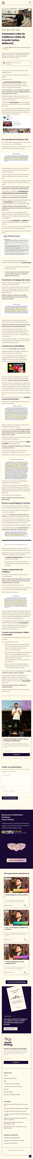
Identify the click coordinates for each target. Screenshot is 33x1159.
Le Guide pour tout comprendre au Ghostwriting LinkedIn (16, 1114)
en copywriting (16, 220)
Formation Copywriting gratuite (12, 1138)
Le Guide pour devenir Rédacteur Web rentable (16, 1108)
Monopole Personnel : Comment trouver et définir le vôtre (15, 1127)
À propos (6, 1089)
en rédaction (24, 220)
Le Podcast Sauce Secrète (10, 1143)
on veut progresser (24, 622)
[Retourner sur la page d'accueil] (3, 2)
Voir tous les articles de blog (17, 982)
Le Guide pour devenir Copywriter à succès (15, 1111)
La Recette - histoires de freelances (13, 1086)
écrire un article (14, 102)
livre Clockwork (8, 202)
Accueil (4, 29)
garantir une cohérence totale (14, 557)
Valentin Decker (8, 62)
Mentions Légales (8, 1092)
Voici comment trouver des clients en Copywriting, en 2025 (13, 1123)
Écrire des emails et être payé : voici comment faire (16, 1105)
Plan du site (8, 1073)
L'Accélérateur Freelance (10, 1078)
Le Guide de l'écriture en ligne (11, 1084)
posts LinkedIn (26, 681)
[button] (29, 2)
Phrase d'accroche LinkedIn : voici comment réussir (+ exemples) (15, 1118)
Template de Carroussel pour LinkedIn (14, 1140)
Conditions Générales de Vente (12, 1094)
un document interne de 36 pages (12, 82)
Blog (8, 29)
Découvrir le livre (10, 1028)
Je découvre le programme (16, 860)
